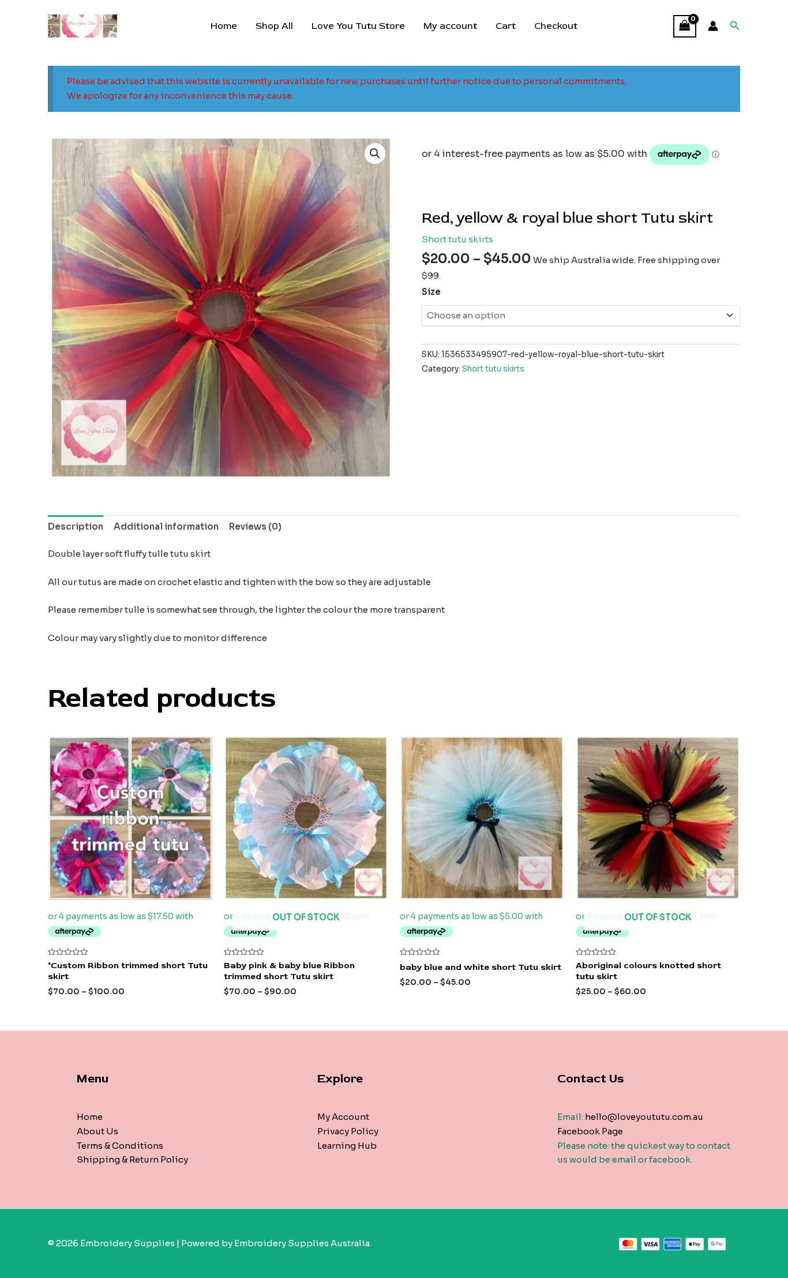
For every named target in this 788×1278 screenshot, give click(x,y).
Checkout (555, 26)
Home (224, 26)
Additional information (166, 526)
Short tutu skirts (457, 239)
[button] (375, 153)
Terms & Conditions (120, 1145)
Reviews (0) (255, 526)
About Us (97, 1131)
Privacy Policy (347, 1131)
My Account (343, 1116)
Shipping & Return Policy (132, 1159)
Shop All (274, 26)
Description (75, 526)
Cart (506, 26)
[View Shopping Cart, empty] (684, 26)
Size (431, 291)
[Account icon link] (713, 26)
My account (450, 26)
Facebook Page (590, 1131)
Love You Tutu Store (358, 26)
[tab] (75, 526)
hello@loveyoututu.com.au (644, 1116)
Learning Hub (347, 1145)
